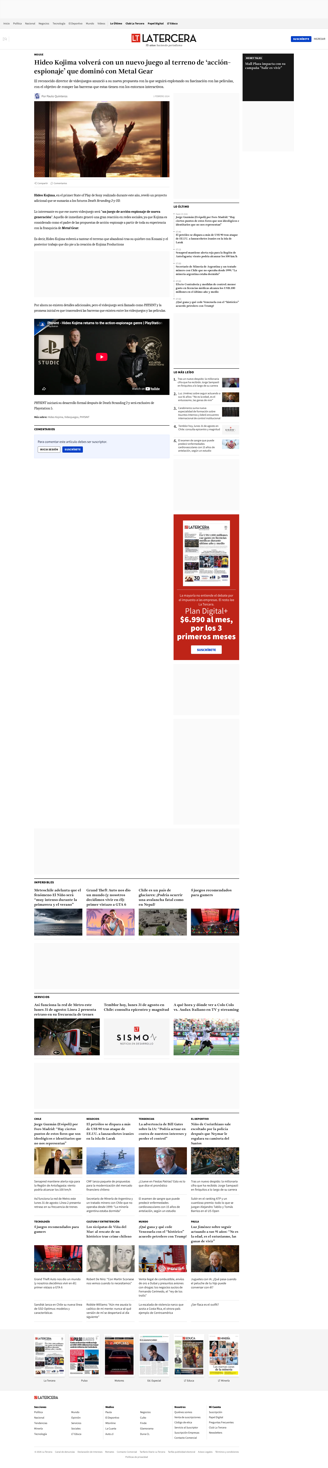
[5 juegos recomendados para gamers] (215, 922)
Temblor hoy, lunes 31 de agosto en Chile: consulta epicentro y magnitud (199, 427)
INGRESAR (319, 38)
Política (17, 23)
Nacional (30, 23)
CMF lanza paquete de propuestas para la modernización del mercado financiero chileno (109, 1185)
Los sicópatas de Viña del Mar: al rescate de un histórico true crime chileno (109, 1231)
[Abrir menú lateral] (6, 39)
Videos (101, 23)
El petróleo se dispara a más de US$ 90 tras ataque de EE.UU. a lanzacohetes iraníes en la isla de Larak (207, 239)
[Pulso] (84, 1375)
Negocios (44, 23)
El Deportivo (76, 23)
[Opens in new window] (119, 1375)
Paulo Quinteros (57, 96)
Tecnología (59, 23)
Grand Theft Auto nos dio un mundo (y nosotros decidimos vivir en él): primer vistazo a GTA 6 (108, 897)
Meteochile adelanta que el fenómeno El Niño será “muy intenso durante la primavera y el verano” (57, 897)
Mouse (38, 54)
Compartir (42, 183)
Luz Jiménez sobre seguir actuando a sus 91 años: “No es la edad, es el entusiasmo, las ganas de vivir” (199, 397)
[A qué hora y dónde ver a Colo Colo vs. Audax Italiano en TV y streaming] (206, 1036)
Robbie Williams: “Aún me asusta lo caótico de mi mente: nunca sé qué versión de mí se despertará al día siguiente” (108, 1311)
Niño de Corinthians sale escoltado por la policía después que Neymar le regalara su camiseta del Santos (211, 1134)
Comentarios (60, 183)
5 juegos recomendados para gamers (211, 892)
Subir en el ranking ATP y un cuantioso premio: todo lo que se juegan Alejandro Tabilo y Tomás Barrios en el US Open (212, 1205)
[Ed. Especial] (154, 1375)
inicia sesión (49, 449)
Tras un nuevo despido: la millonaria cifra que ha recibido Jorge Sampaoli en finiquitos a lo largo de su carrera (198, 382)
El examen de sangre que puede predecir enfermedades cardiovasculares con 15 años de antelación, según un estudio (196, 445)
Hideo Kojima (55, 417)
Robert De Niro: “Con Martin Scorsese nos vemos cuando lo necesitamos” (110, 1281)
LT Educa (172, 23)
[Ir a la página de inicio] (164, 39)
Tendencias (146, 1119)
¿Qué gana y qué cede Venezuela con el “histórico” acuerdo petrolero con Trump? (207, 304)
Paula (195, 1221)
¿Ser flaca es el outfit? (205, 1304)
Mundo (90, 23)
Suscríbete (73, 449)
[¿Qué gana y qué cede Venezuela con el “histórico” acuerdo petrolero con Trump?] (163, 1258)
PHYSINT (85, 417)
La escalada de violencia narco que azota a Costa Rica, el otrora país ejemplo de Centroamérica (161, 1309)
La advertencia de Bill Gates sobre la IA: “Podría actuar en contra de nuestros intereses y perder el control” (163, 1131)
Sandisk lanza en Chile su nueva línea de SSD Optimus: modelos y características (58, 1309)
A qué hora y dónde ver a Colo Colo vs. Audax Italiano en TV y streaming (206, 1007)
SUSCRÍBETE (206, 650)
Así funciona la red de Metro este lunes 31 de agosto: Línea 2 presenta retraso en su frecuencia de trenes (65, 1010)
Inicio (6, 23)
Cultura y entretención (102, 1221)
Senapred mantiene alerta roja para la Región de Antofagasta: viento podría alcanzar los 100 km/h (206, 254)
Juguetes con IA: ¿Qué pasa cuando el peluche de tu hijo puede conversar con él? (213, 1283)
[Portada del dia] (206, 584)
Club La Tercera (135, 23)
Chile (37, 1119)
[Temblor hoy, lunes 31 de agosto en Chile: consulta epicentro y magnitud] (230, 430)
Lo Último (116, 23)
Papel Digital (156, 23)
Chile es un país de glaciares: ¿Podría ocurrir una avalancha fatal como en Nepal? (161, 897)
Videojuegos (71, 417)
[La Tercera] (49, 1375)
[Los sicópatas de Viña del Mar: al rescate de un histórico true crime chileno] (110, 1258)
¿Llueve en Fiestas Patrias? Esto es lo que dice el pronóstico (162, 1183)
